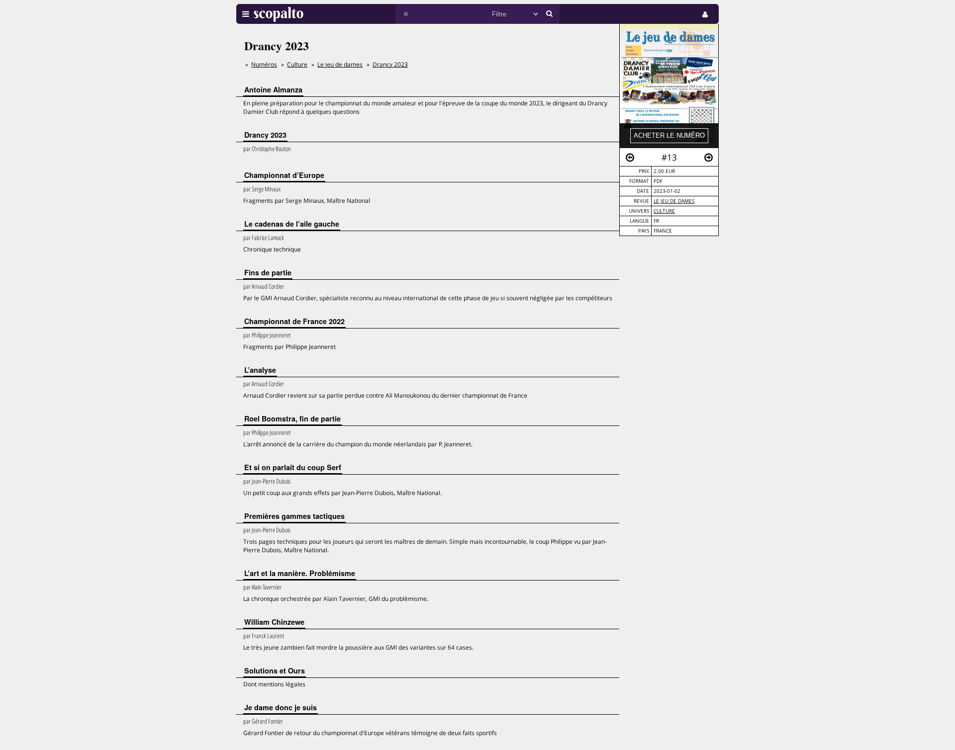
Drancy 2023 (390, 64)
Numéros (264, 64)
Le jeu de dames (674, 201)
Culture (664, 211)
